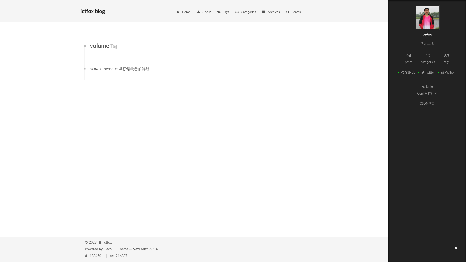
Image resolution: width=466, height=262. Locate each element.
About (206, 12)
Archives (274, 12)
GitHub (410, 72)
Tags (226, 12)
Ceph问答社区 (427, 93)
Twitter (430, 72)
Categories (248, 12)
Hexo (108, 249)
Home (186, 12)
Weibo (449, 72)
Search (296, 12)
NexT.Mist (140, 249)
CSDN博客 (427, 103)
